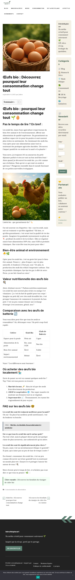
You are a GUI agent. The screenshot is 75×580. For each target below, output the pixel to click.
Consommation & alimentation (15, 490)
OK (38, 577)
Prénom (60, 149)
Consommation (38, 8)
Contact (20, 14)
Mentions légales (46, 563)
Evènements (9, 14)
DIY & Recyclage (53, 8)
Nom (59, 156)
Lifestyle (66, 8)
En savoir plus (13, 548)
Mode (27, 8)
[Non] (73, 575)
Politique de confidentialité (42, 566)
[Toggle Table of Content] (18, 102)
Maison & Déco (16, 8)
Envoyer (63, 171)
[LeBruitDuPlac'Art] (7, 3)
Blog (6, 8)
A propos (56, 566)
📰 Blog (61, 69)
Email (60, 161)
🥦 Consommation (63, 88)
